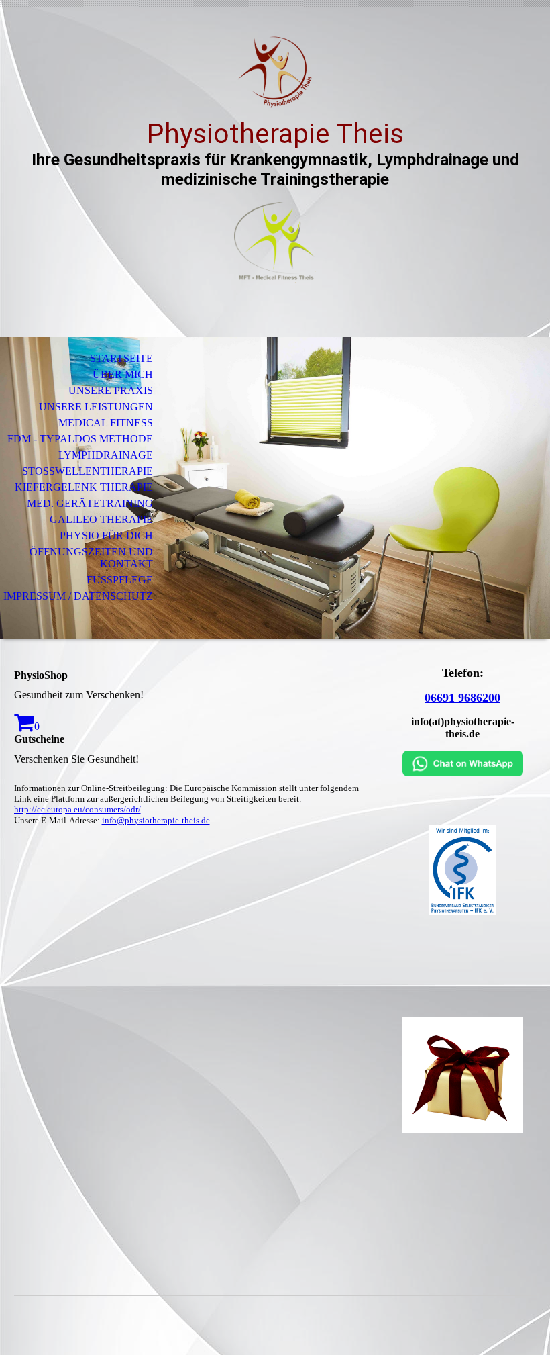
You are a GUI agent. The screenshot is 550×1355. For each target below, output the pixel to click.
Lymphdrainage (105, 455)
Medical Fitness (105, 422)
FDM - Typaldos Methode (80, 439)
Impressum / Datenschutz (78, 596)
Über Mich (123, 374)
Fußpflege (120, 580)
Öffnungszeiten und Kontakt (91, 557)
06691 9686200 (462, 697)
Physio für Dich (106, 535)
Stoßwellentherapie (87, 471)
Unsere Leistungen (96, 406)
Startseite (121, 358)
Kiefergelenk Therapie (84, 487)
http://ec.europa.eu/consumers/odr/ (77, 809)
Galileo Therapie (101, 519)
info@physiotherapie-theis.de (156, 820)
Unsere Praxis (110, 390)
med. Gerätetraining (90, 503)
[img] (275, 72)
